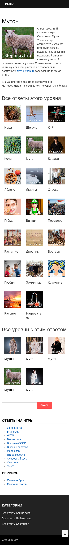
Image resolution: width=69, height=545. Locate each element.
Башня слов (14, 439)
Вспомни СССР (16, 443)
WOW (10, 435)
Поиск (44, 405)
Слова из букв (15, 480)
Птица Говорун (16, 454)
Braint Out (12, 431)
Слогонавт (13, 462)
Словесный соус (17, 458)
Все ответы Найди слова (16, 518)
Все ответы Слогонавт (15, 524)
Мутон (9, 359)
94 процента (14, 427)
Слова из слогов (17, 484)
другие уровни (25, 71)
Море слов (13, 451)
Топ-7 (10, 466)
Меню (9, 4)
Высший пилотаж (17, 447)
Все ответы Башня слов (16, 513)
